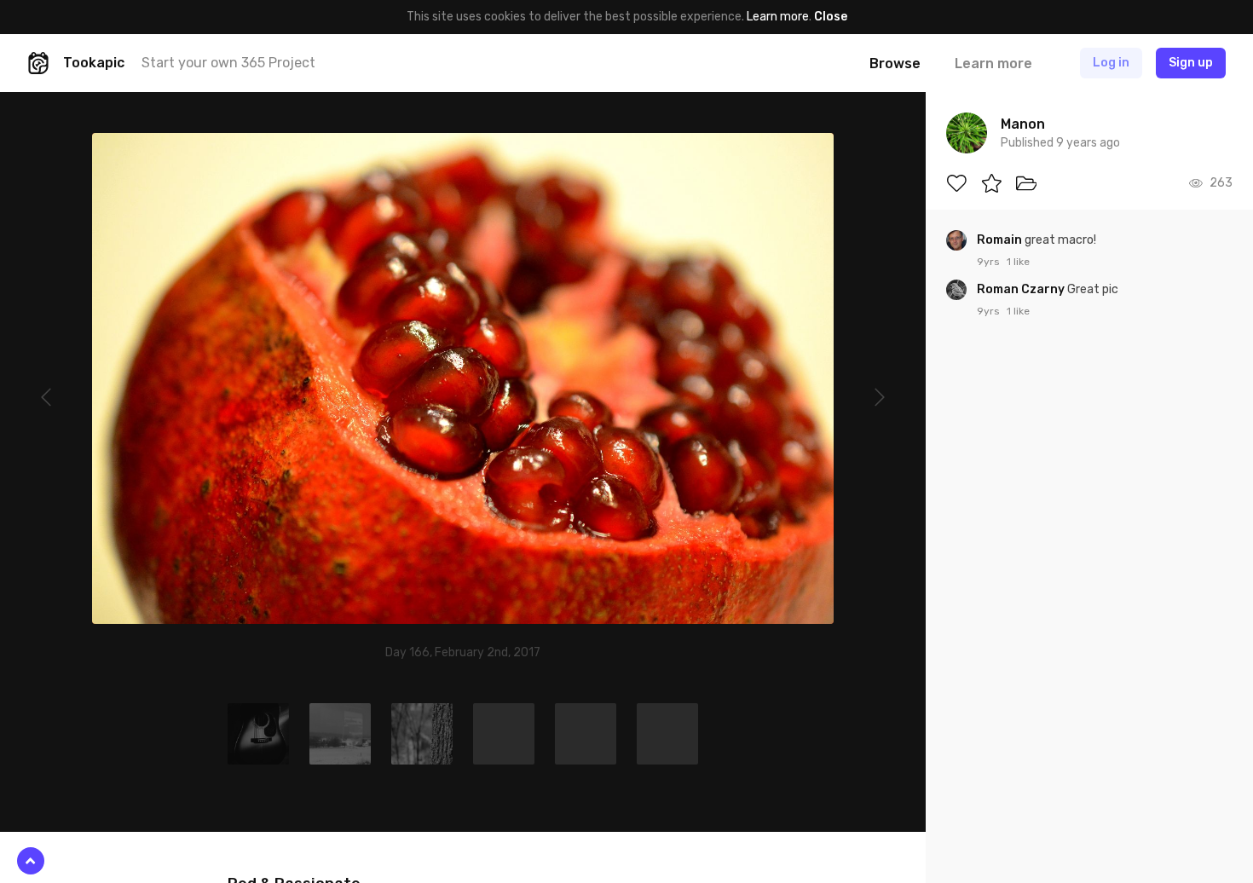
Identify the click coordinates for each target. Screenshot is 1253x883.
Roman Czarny (1022, 289)
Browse (895, 63)
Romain (1001, 240)
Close (830, 16)
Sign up (1191, 62)
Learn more (778, 16)
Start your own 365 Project (228, 63)
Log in (1111, 62)
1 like (1018, 262)
